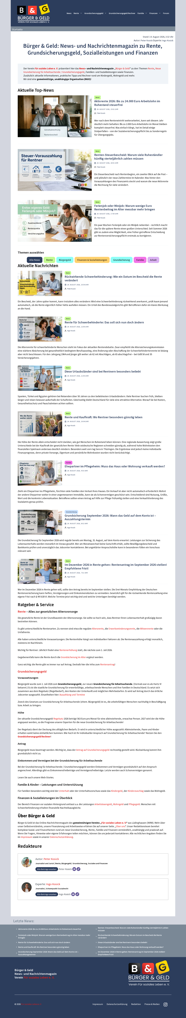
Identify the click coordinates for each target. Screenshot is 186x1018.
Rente (76, 13)
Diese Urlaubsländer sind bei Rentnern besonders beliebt (103, 371)
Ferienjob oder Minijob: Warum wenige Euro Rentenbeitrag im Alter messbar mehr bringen (124, 207)
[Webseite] (78, 869)
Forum (166, 13)
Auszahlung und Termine (72, 694)
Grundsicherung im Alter (73, 657)
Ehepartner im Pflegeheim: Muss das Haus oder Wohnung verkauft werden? (115, 466)
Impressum (27, 836)
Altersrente (98, 628)
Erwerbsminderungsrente (122, 628)
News (69, 13)
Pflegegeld (134, 804)
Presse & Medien (152, 1004)
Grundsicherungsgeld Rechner (122, 13)
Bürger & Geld (122, 68)
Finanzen (153, 13)
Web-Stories (47, 777)
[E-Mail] (74, 869)
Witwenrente (146, 628)
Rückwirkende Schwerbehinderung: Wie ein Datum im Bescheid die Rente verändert (113, 278)
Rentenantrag (107, 664)
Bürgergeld (65, 259)
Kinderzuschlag (136, 790)
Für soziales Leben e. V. (46, 68)
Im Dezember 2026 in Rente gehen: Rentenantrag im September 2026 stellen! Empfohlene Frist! (116, 566)
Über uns (120, 826)
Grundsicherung (121, 259)
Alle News (34, 259)
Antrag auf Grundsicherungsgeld (93, 749)
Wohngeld (118, 804)
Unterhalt (64, 790)
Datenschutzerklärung (61, 836)
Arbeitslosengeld (103, 804)
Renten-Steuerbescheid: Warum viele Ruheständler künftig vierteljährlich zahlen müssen (128, 156)
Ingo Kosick (167, 40)
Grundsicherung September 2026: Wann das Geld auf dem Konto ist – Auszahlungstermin (110, 517)
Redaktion (136, 1004)
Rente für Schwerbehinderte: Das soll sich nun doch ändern (104, 322)
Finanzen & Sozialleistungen (92, 259)
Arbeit (153, 259)
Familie (141, 13)
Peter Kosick (147, 40)
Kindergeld (116, 790)
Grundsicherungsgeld (93, 13)
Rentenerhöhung (68, 650)
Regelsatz (58, 718)
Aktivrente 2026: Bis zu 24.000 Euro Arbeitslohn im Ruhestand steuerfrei (127, 103)
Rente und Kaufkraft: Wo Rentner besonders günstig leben (103, 417)
